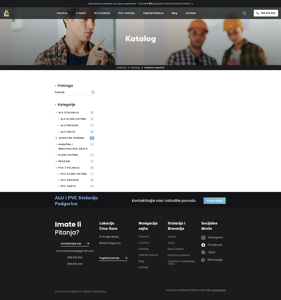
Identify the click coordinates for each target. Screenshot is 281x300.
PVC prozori (77, 180)
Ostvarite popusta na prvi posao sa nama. (164, 3)
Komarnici (201, 125)
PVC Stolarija (75, 167)
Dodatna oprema (76, 138)
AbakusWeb (219, 290)
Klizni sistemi (75, 155)
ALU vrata (77, 131)
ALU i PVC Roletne (119, 125)
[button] (244, 13)
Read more (140, 114)
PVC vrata (77, 186)
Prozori (75, 161)
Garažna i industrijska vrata (75, 146)
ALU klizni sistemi (77, 119)
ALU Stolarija (75, 112)
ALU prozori (77, 125)
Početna (121, 67)
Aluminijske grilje (162, 125)
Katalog (135, 67)
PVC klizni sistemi (77, 174)
